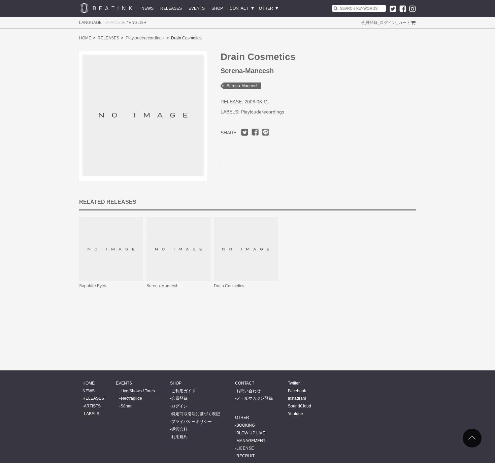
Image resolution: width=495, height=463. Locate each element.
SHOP (217, 8)
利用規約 (179, 436)
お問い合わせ (248, 391)
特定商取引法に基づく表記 (195, 413)
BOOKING (245, 425)
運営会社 (179, 429)
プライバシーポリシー (191, 421)
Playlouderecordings (145, 38)
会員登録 (369, 22)
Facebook (297, 391)
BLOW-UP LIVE (250, 433)
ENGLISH (137, 22)
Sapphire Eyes (92, 286)
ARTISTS (92, 406)
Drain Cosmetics (229, 286)
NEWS (147, 8)
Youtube (295, 413)
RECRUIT (245, 456)
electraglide (131, 398)
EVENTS (197, 8)
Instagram (297, 398)
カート (404, 22)
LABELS (91, 413)
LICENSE (245, 448)
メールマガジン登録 (254, 398)
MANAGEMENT (250, 440)
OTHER (266, 8)
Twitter (294, 383)
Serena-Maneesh (243, 86)
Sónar (126, 406)
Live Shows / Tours (138, 391)
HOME (85, 38)
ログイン (388, 22)
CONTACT (239, 8)
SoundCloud (299, 406)
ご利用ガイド (183, 391)
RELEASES (171, 8)
